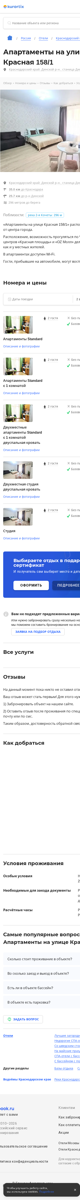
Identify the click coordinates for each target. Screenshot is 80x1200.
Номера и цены (25, 83)
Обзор (7, 83)
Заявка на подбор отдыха (38, 631)
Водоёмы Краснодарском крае (27, 1079)
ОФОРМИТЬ (31, 585)
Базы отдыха (63, 1068)
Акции (63, 1133)
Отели (8, 1035)
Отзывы (45, 83)
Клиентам (66, 1108)
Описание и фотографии (21, 346)
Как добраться (63, 83)
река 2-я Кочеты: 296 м (45, 215)
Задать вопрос (26, 1019)
